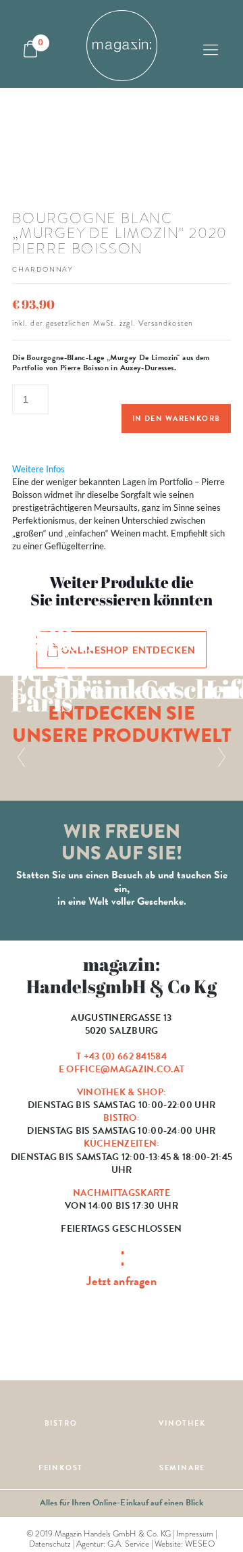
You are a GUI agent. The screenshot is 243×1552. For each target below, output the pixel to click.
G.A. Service (128, 1544)
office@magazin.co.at (125, 1069)
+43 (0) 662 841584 (125, 1056)
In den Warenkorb (176, 418)
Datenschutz (50, 1544)
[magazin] (121, 44)
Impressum (194, 1534)
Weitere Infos (38, 469)
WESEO (200, 1544)
